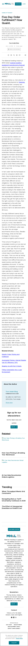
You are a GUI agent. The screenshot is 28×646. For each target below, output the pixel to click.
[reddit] (17, 55)
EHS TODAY (9, 624)
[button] (3, 4)
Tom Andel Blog (14, 43)
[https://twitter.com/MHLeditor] (16, 617)
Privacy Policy (19, 638)
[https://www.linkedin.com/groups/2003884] (14, 617)
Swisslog (22, 82)
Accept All (14, 642)
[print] (25, 55)
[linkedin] (11, 55)
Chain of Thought (7, 12)
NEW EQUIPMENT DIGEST (14, 626)
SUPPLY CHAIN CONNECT (14, 628)
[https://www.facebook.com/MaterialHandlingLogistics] (11, 617)
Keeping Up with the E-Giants (11, 366)
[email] (19, 55)
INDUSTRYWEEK (18, 624)
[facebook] (8, 55)
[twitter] (14, 55)
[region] (14, 639)
